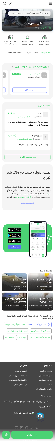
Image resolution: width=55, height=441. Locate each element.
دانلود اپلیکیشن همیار (18, 380)
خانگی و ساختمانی (23, 197)
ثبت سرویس (32, 434)
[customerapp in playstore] (14, 235)
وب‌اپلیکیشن (14, 247)
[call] (6, 435)
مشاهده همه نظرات (27, 157)
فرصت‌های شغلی (20, 384)
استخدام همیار (21, 371)
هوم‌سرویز (44, 13)
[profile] (10, 3)
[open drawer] (50, 3)
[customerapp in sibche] (14, 230)
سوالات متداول (45, 375)
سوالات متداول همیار (18, 375)
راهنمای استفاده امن (43, 389)
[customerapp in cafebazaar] (14, 241)
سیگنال (28, 90)
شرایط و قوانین (45, 380)
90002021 (44, 407)
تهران (37, 13)
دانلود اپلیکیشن (45, 371)
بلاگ (50, 384)
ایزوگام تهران (29, 13)
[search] (4, 3)
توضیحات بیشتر (27, 203)
